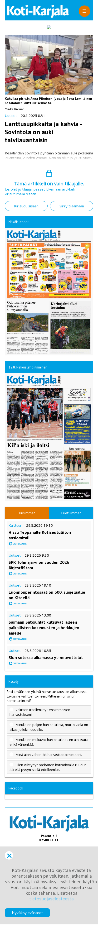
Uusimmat (27, 513)
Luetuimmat (71, 513)
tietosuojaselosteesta (51, 899)
